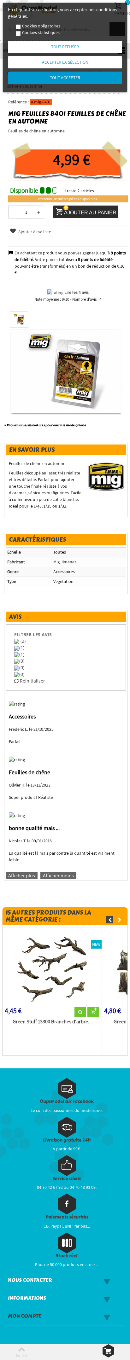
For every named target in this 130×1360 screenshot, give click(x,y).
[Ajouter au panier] (93, 1012)
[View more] (80, 1012)
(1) (21, 648)
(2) (22, 641)
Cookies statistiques (41, 32)
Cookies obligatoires (41, 26)
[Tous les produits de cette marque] (106, 476)
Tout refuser (65, 46)
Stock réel (66, 1255)
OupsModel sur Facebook (67, 1101)
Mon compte (24, 1316)
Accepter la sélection (65, 62)
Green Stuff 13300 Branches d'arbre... (52, 1022)
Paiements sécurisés (66, 1217)
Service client (66, 1178)
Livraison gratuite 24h (67, 1140)
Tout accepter (65, 77)
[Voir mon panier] (108, 1350)
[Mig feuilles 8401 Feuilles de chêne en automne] (19, 319)
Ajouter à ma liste (34, 232)
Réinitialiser (32, 681)
